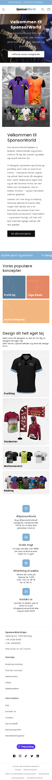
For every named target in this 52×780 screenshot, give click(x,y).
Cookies (9, 717)
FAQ (7, 705)
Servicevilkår (11, 723)
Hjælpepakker (12, 688)
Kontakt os (10, 711)
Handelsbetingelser (15, 735)
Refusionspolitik (13, 729)
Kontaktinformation (35, 778)
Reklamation (11, 676)
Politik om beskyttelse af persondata (20, 774)
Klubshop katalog (14, 664)
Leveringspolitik (18, 778)
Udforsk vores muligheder (26, 54)
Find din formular (13, 670)
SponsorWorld (25, 766)
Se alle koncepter (21, 233)
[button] (3, 9)
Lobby (8, 682)
